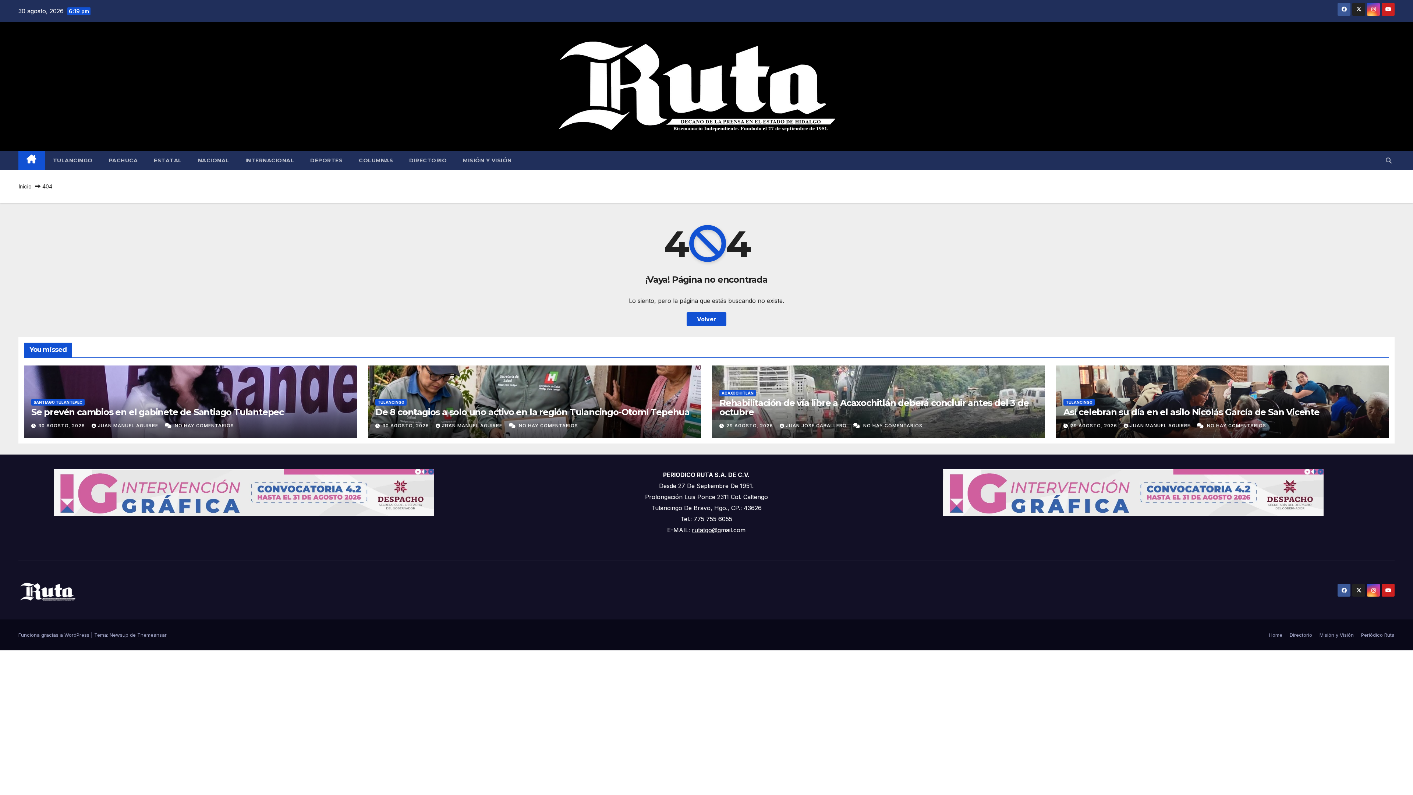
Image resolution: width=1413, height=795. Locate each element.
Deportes (326, 160)
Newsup (119, 635)
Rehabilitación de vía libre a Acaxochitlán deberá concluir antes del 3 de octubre (873, 407)
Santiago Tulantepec (57, 402)
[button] (1389, 160)
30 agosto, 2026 (62, 425)
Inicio (25, 186)
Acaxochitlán (738, 393)
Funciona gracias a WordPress (54, 635)
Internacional (269, 160)
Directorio (428, 160)
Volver (706, 319)
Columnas (376, 160)
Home (1275, 635)
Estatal (168, 160)
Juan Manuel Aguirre (129, 425)
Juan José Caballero (817, 425)
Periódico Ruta (1378, 635)
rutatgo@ (705, 530)
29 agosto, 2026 (750, 425)
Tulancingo (73, 160)
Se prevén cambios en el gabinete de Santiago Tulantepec (157, 412)
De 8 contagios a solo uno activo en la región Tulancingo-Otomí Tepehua (532, 412)
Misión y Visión (487, 160)
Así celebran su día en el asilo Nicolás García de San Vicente (1191, 412)
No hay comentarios (204, 425)
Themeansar (152, 635)
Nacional (213, 160)
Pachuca (123, 160)
